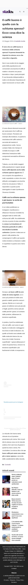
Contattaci (14, 568)
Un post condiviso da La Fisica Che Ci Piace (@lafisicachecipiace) (15, 429)
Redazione (12, 580)
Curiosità (8, 464)
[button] (20, 11)
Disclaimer (14, 582)
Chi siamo (6, 580)
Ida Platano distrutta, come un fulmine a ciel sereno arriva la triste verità (17, 491)
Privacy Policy (20, 580)
